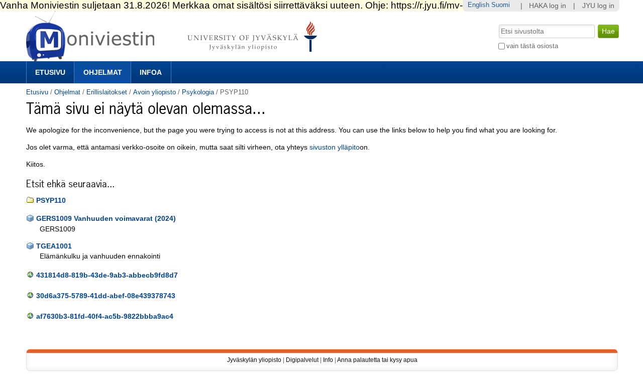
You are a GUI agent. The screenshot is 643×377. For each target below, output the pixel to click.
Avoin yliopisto (154, 92)
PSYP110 (51, 200)
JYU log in (598, 6)
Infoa (151, 72)
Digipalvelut (302, 359)
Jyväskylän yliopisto (254, 359)
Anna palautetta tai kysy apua (377, 359)
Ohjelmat (102, 72)
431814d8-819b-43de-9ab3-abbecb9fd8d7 (107, 275)
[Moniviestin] (174, 57)
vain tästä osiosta (532, 46)
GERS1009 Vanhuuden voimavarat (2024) (106, 218)
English (478, 5)
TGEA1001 (54, 246)
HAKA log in (547, 6)
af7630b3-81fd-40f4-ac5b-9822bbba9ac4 (104, 316)
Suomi (500, 5)
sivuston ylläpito (334, 147)
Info (328, 359)
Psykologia (198, 92)
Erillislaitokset (106, 92)
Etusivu (50, 72)
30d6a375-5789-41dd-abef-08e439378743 (105, 296)
